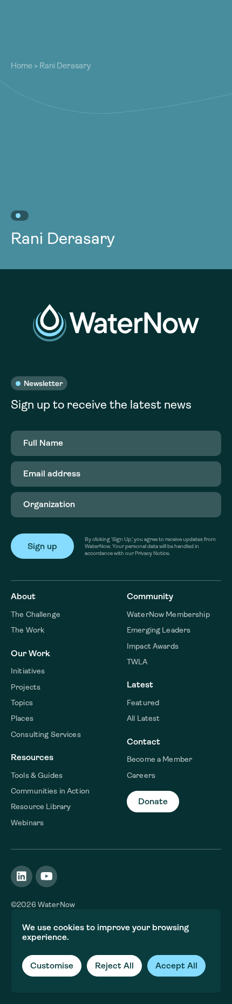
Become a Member (159, 759)
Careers (141, 775)
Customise (51, 965)
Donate (153, 801)
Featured (143, 702)
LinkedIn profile (21, 876)
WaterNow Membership (168, 614)
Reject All (114, 965)
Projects (25, 687)
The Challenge (35, 614)
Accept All (176, 965)
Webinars (27, 822)
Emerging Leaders (158, 630)
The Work (27, 630)
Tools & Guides (37, 775)
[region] (116, 951)
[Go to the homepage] (116, 322)
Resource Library (41, 806)
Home (21, 66)
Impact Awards (153, 646)
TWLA (137, 661)
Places (22, 718)
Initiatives (28, 670)
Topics (22, 702)
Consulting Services (46, 734)
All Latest (143, 718)
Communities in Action (50, 791)
